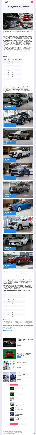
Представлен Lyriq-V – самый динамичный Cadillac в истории (25, 340)
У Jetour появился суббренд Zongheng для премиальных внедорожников (19, 414)
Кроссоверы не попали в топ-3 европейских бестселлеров (19, 409)
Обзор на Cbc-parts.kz (18, 325)
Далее (19, 345)
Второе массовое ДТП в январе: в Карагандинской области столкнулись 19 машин (24, 374)
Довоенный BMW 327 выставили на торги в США (20, 419)
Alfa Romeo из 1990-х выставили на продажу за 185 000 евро (23, 351)
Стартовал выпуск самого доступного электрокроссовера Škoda (19, 404)
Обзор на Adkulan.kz (28, 325)
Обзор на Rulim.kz (8, 325)
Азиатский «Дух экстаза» (21, 362)
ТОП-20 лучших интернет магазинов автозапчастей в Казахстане (9, 2)
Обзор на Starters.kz (8, 330)
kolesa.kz (7, 319)
